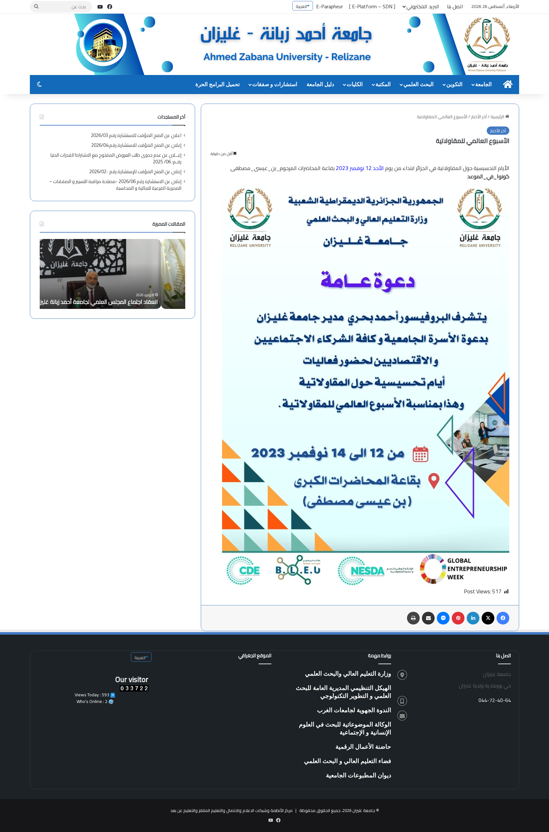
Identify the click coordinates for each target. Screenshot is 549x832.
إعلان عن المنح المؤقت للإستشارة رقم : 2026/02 (135, 171)
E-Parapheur (329, 6)
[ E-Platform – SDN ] (372, 6)
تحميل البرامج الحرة (217, 84)
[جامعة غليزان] (296, 45)
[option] (112, 274)
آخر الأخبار (479, 117)
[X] (488, 618)
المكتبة (383, 84)
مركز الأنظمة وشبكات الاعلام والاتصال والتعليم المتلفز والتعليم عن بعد (231, 810)
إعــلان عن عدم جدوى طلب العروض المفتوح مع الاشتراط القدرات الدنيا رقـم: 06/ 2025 (115, 158)
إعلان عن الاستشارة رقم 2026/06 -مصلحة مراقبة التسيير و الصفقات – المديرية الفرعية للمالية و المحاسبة (115, 184)
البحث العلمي (418, 84)
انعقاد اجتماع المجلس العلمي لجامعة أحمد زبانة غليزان (120, 302)
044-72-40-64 (494, 700)
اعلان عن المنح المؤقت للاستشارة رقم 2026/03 (136, 135)
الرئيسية (498, 117)
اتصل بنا (455, 6)
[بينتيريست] (458, 618)
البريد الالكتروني (422, 6)
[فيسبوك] (503, 618)
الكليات (355, 84)
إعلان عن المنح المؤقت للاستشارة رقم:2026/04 (136, 145)
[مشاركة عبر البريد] (428, 618)
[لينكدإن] (473, 618)
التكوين (454, 84)
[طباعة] (413, 618)
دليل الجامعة (320, 84)
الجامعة (483, 84)
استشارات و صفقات (274, 84)
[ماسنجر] (443, 618)
